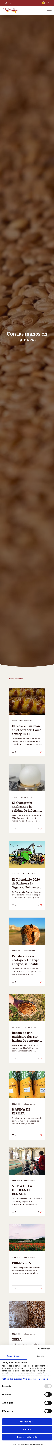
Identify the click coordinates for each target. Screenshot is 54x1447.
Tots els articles (16, 678)
